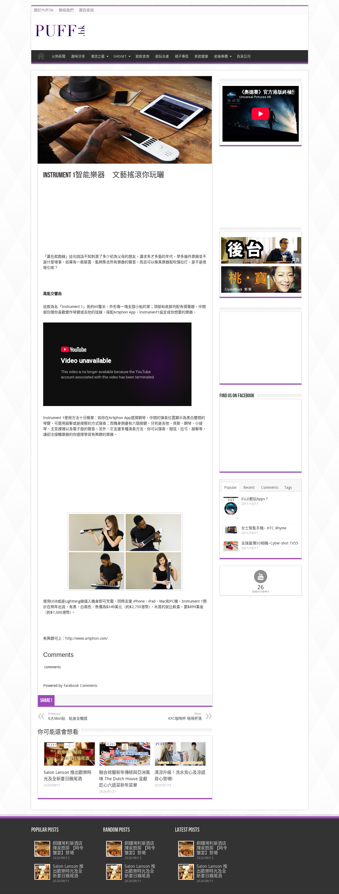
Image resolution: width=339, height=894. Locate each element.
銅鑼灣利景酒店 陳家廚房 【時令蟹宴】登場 (68, 848)
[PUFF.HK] (60, 35)
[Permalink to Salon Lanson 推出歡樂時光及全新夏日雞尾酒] (69, 754)
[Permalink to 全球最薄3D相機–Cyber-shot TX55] (231, 546)
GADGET (120, 56)
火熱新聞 (58, 56)
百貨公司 (244, 56)
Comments (269, 487)
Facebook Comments (80, 685)
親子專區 (182, 56)
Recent (249, 487)
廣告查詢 (86, 10)
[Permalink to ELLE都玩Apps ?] (231, 508)
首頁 (41, 57)
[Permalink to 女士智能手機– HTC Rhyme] (231, 530)
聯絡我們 (66, 10)
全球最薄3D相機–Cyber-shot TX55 (269, 543)
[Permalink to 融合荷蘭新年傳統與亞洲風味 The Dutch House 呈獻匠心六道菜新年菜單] (125, 754)
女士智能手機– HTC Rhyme (263, 528)
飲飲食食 (142, 56)
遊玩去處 (162, 56)
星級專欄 (221, 56)
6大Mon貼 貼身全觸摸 (67, 716)
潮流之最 (98, 56)
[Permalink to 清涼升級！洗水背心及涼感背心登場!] (180, 754)
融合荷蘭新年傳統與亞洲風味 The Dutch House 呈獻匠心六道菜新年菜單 (124, 779)
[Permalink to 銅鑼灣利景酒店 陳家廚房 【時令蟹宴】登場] (42, 848)
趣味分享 (78, 56)
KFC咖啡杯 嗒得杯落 (185, 716)
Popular (230, 487)
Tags (288, 487)
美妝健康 (201, 56)
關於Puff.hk (43, 10)
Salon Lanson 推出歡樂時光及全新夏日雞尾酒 (68, 871)
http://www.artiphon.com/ (86, 638)
